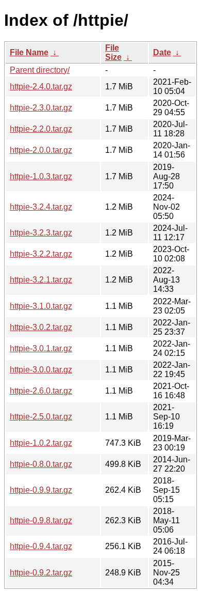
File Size (113, 52)
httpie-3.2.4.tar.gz (41, 206)
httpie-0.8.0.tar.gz (41, 464)
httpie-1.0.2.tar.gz (41, 443)
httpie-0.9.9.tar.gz (41, 490)
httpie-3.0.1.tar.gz (41, 348)
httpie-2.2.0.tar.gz (41, 128)
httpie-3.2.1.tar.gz (41, 279)
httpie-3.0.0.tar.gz (41, 369)
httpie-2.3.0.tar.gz (41, 107)
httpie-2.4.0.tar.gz (41, 86)
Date (162, 52)
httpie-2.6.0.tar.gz (41, 390)
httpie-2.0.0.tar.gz (41, 150)
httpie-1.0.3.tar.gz (41, 176)
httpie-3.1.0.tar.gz (41, 306)
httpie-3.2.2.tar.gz (41, 253)
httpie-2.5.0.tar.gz (41, 416)
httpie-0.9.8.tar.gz (41, 520)
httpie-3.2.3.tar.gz (41, 232)
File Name (29, 52)
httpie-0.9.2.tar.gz (41, 572)
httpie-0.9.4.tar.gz (41, 546)
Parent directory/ (40, 70)
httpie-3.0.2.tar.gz (41, 327)
